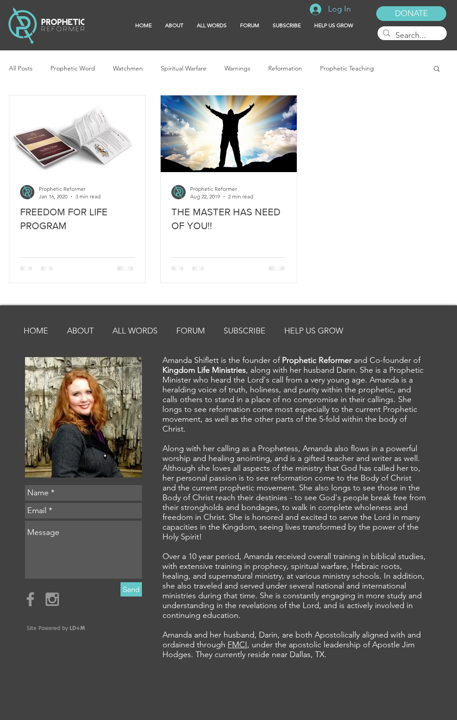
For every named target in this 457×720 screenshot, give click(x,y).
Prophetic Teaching (347, 68)
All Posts (21, 68)
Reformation (285, 68)
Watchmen (128, 68)
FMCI (237, 645)
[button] (286, 25)
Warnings (237, 68)
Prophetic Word (72, 68)
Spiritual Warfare (184, 68)
